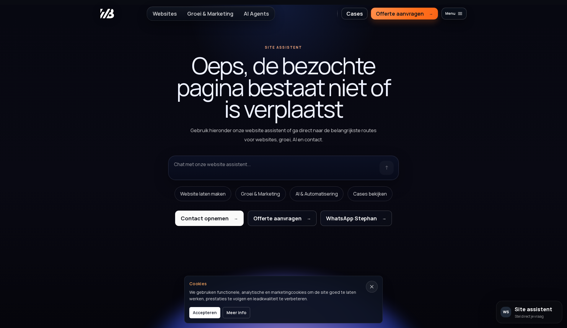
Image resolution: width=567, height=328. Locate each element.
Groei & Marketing (260, 194)
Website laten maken (203, 194)
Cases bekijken (370, 194)
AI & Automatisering (317, 194)
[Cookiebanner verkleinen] (372, 287)
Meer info (236, 312)
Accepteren (205, 312)
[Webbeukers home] (107, 13)
